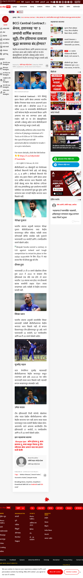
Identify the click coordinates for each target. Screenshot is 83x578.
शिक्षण (46, 526)
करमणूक (2, 539)
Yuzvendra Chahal (20, 478)
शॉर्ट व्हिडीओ (6, 39)
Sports (32, 513)
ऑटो (1, 527)
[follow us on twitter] (54, 2)
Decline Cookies (71, 572)
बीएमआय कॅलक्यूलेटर (6, 69)
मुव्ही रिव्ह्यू (5, 54)
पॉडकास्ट (5, 50)
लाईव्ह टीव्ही (6, 28)
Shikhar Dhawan (25, 475)
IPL (31, 533)
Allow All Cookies (55, 572)
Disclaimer (56, 560)
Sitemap (46, 560)
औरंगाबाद (18, 533)
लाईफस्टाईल (76, 7)
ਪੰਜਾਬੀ (37, 2)
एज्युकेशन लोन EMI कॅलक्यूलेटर (7, 80)
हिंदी (22, 2)
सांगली (17, 516)
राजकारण (39, 7)
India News (48, 530)
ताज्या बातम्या (23, 7)
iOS (41, 484)
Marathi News (48, 514)
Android (34, 484)
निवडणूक (2, 535)
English (27, 2)
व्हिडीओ (5, 36)
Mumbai (17, 537)
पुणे (16, 521)
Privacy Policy (67, 560)
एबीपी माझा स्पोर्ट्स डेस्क (25, 65)
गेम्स (32, 508)
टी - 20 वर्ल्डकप (32, 538)
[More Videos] (79, 72)
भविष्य (68, 7)
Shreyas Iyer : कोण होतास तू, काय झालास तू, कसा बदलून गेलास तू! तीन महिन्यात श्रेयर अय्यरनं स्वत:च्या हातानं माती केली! (29, 446)
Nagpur (17, 541)
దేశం (52, 2)
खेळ (4, 32)
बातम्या (2, 513)
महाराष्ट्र (32, 7)
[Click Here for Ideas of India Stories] (20, 12)
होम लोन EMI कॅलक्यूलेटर (6, 64)
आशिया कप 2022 (33, 524)
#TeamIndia (20, 159)
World (47, 534)
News (46, 522)
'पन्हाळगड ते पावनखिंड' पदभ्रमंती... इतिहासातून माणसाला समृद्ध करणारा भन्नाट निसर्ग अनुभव (65, 214)
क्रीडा (54, 7)
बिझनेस (61, 7)
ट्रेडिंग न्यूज (3, 516)
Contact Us (79, 560)
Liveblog (3, 547)
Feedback (13, 560)
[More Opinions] (79, 199)
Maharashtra (19, 513)
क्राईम (46, 518)
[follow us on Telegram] (68, 2)
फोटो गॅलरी (6, 47)
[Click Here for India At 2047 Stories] (12, 12)
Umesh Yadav (35, 475)
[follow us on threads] (60, 2)
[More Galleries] (79, 112)
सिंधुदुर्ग (17, 529)
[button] (5, 21)
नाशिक (17, 525)
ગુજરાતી (42, 2)
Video (2, 543)
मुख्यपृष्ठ (15, 7)
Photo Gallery (2, 522)
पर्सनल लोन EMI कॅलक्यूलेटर (6, 92)
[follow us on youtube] (63, 2)
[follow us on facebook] (57, 2)
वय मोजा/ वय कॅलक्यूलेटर (6, 74)
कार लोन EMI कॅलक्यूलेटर (6, 86)
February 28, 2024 (32, 163)
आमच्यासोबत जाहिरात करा (77, 2)
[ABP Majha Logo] (5, 7)
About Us (3, 560)
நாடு (47, 2)
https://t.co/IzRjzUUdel (29, 156)
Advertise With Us (34, 560)
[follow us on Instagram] (65, 2)
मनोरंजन (48, 7)
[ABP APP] (58, 189)
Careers (22, 560)
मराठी (18, 2)
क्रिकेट (32, 529)
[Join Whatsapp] (71, 2)
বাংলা (32, 2)
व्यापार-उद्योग (48, 538)
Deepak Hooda (32, 478)
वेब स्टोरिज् (6, 43)
